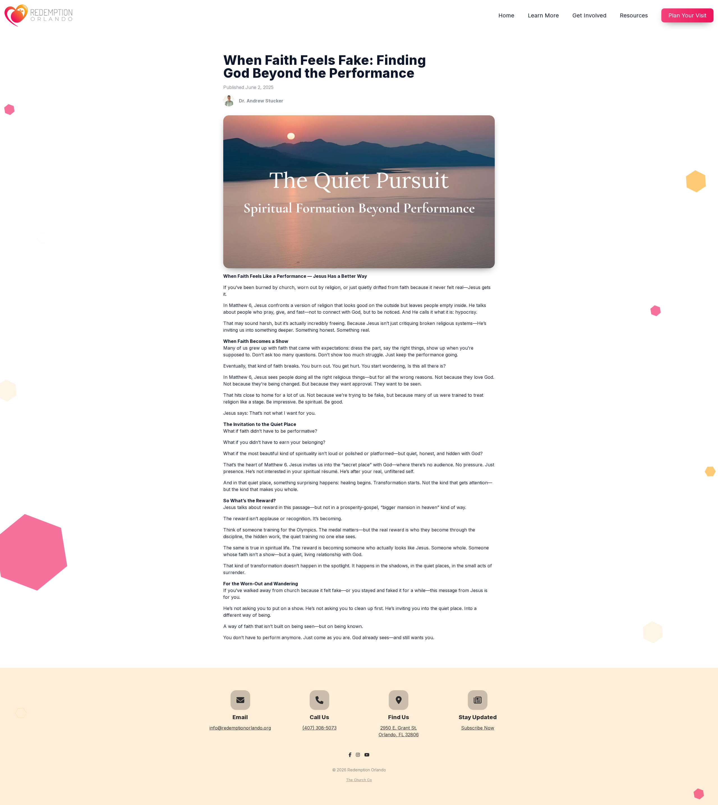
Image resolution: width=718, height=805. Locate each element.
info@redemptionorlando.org (240, 728)
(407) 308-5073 (319, 728)
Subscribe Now (477, 728)
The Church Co (359, 780)
